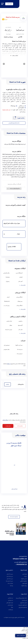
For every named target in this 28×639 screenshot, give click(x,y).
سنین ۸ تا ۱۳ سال (10, 574)
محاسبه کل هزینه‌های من (14, 123)
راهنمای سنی (8, 31)
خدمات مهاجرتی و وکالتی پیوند (21, 598)
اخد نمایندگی (10, 600)
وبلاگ (12, 607)
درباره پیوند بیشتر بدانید (14, 517)
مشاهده (7, 384)
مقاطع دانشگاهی (23, 581)
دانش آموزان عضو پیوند (22, 605)
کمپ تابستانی (24, 600)
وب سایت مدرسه (6, 110)
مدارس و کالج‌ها (24, 579)
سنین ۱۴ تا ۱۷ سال (10, 576)
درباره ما (25, 576)
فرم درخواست (9, 4)
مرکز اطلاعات (10, 610)
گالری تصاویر (24, 583)
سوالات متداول (5, 420)
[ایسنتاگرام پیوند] (11, 620)
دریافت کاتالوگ (24, 586)
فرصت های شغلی (9, 603)
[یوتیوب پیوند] (17, 620)
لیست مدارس (25, 629)
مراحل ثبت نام (20, 426)
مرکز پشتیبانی (10, 605)
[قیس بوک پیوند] (14, 620)
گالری (27, 632)
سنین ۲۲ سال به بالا (9, 581)
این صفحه (9, 364)
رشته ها (11, 586)
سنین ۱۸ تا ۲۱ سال (10, 579)
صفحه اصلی (24, 574)
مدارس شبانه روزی (23, 603)
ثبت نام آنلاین (10, 598)
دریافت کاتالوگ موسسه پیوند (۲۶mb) (9, 532)
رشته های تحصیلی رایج (23, 607)
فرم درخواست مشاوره (21, 635)
